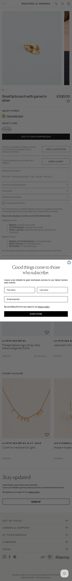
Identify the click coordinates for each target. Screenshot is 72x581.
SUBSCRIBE (36, 314)
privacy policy (44, 307)
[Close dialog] (69, 262)
